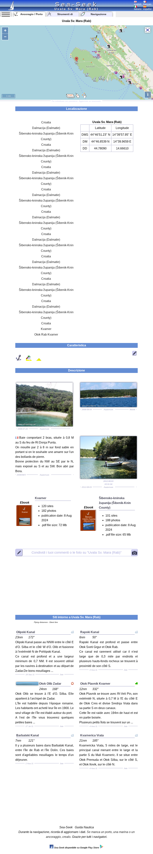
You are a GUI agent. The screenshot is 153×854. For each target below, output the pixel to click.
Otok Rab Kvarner (46, 334)
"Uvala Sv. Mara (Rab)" (76, 552)
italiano (137, 9)
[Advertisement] (76, 583)
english (137, 4)
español (147, 9)
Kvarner (46, 329)
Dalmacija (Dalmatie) (46, 128)
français (147, 4)
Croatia (46, 122)
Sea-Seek (76, 4)
